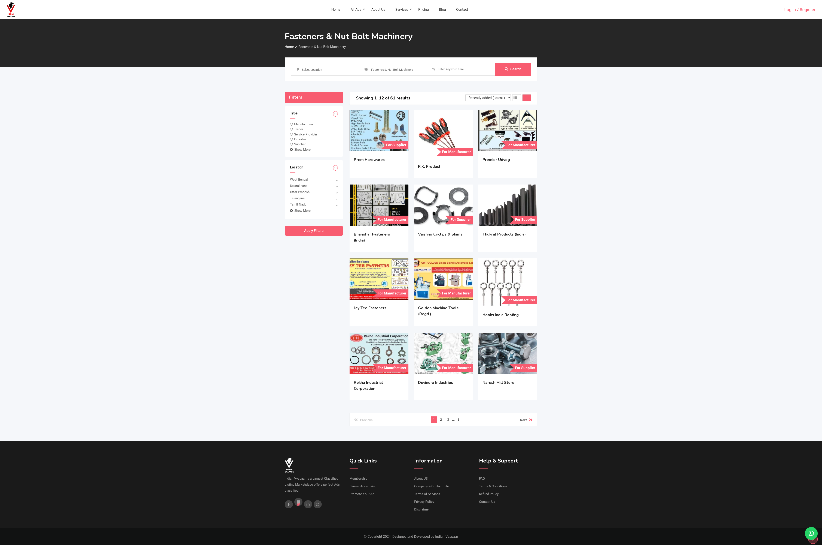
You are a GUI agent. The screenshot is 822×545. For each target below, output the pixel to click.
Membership (358, 478)
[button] (811, 533)
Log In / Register (800, 10)
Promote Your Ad (362, 494)
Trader (298, 129)
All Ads (356, 10)
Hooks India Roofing (500, 314)
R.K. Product (429, 166)
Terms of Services (427, 494)
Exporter (300, 139)
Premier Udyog (496, 159)
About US (421, 478)
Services (401, 10)
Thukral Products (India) (504, 234)
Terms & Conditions (493, 486)
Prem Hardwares (369, 159)
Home (335, 10)
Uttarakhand (298, 186)
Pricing (423, 10)
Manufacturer (303, 124)
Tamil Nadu (298, 204)
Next (523, 420)
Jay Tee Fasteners (370, 308)
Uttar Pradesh (300, 192)
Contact (462, 10)
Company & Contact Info (431, 486)
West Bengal (299, 180)
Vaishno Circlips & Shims (440, 234)
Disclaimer (422, 509)
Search (515, 69)
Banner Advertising (363, 486)
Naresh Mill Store (498, 382)
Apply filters (313, 231)
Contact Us (487, 502)
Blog (442, 10)
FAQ (482, 478)
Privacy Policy (424, 502)
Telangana (297, 198)
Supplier (300, 144)
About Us (378, 10)
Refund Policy (489, 494)
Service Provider (305, 134)
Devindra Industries (435, 382)
